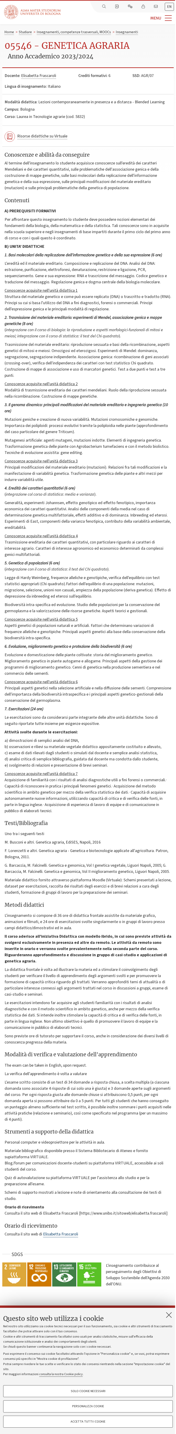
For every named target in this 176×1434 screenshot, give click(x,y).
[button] (118, 18)
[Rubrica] (117, 6)
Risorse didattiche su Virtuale (42, 136)
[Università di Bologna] (32, 12)
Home (9, 32)
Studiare (25, 32)
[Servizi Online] (131, 6)
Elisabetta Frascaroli (38, 76)
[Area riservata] (144, 6)
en (169, 6)
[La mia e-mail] (156, 6)
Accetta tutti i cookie (88, 1421)
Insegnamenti (127, 32)
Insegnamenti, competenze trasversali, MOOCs (74, 32)
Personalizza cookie (88, 1406)
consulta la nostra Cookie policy (61, 1374)
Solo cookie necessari (88, 1391)
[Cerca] (104, 6)
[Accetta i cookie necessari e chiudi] (169, 1315)
